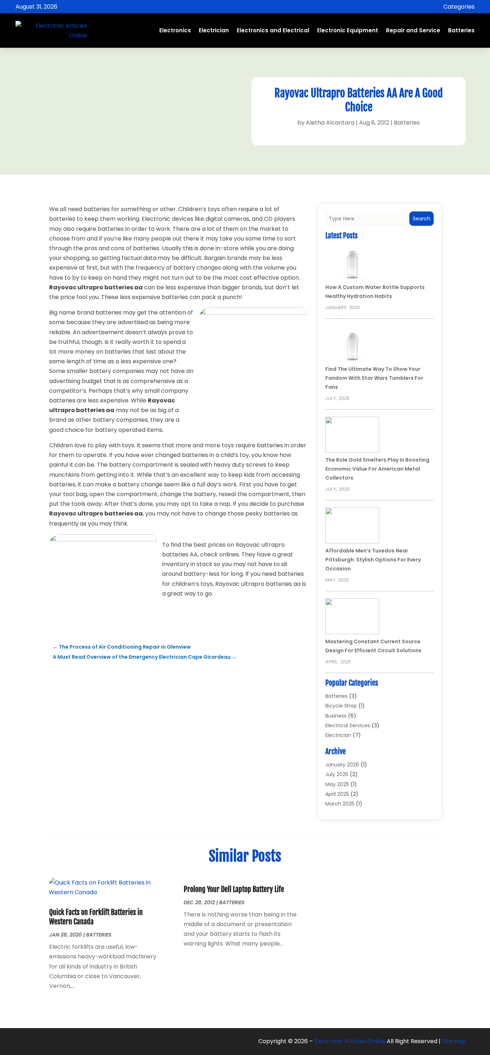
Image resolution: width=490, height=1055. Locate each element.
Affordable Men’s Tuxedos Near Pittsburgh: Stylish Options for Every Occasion (373, 559)
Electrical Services (347, 725)
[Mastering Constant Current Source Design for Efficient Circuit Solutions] (352, 617)
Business (336, 715)
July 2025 (336, 774)
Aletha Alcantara (330, 122)
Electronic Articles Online (349, 1041)
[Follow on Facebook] (30, 1041)
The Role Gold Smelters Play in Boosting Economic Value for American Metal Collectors (377, 468)
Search (421, 218)
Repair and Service (413, 30)
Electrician (214, 30)
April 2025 (337, 794)
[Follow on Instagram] (59, 1041)
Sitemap (454, 1041)
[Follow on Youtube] (73, 1041)
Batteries (461, 30)
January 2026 (342, 764)
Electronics (175, 30)
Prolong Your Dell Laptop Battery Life (234, 889)
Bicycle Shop (341, 705)
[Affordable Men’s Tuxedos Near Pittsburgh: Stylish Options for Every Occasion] (352, 527)
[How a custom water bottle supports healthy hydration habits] (352, 263)
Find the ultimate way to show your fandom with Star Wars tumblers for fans (374, 378)
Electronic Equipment (347, 30)
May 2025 (337, 784)
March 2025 (339, 803)
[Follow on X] (44, 1041)
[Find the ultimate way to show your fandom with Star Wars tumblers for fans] (352, 345)
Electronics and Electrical (273, 30)
